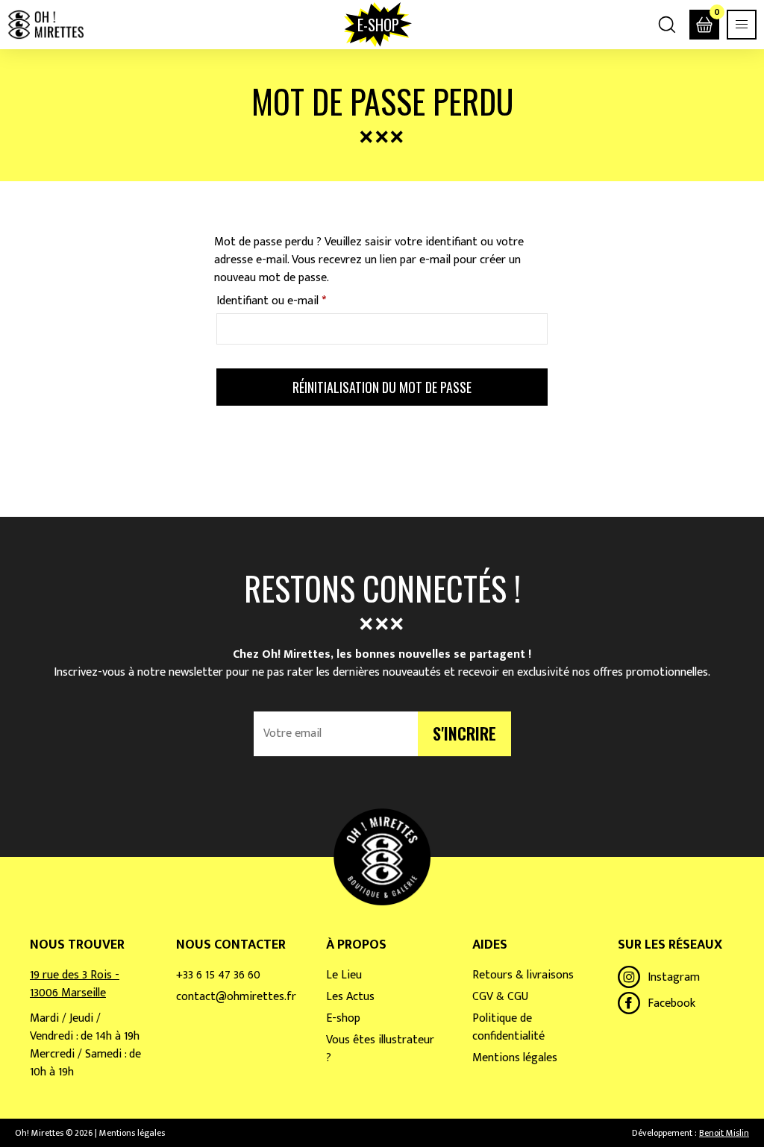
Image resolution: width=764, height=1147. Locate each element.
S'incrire (464, 733)
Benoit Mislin (724, 1132)
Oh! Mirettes (45, 25)
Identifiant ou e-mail (299, 300)
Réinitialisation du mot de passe (382, 387)
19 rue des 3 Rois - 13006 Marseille (74, 984)
